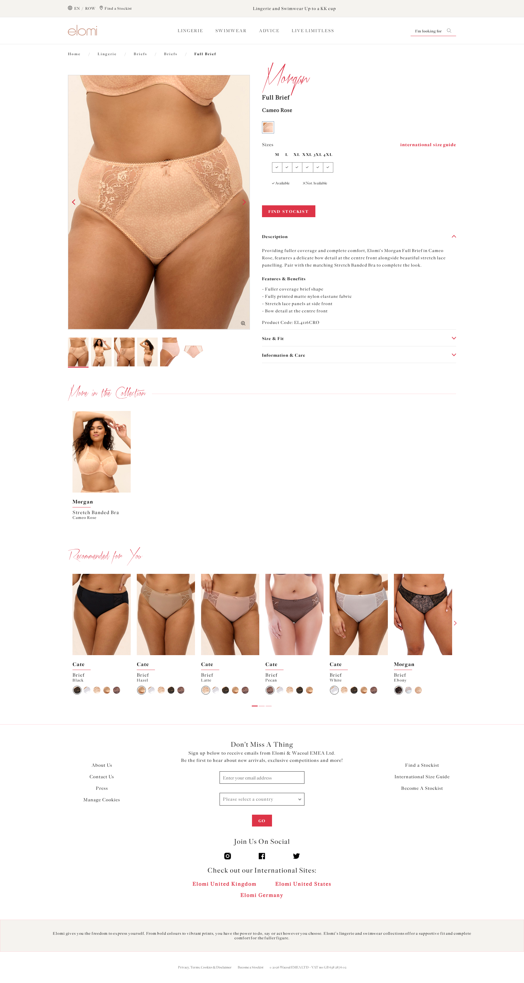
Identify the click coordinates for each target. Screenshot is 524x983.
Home (74, 54)
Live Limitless (313, 30)
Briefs (140, 54)
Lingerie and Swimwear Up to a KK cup (294, 8)
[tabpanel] (101, 466)
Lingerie (190, 30)
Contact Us (101, 776)
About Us (102, 765)
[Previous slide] (76, 451)
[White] (87, 690)
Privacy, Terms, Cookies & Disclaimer (205, 967)
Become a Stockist (251, 967)
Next (455, 623)
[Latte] (96, 690)
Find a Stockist (422, 765)
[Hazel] (106, 690)
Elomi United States (303, 884)
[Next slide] (126, 451)
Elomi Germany (262, 895)
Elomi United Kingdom (225, 884)
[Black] (77, 690)
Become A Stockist (422, 788)
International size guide (428, 144)
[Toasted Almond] (418, 690)
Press (102, 788)
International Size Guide (422, 776)
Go (262, 821)
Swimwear (231, 30)
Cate (78, 664)
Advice (269, 30)
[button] (74, 202)
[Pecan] (116, 690)
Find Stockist (288, 211)
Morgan (82, 502)
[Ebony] (398, 690)
